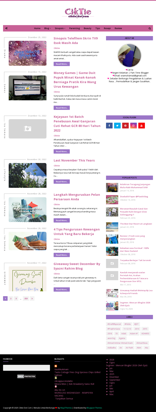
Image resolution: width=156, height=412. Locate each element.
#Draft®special (114, 324)
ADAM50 (145, 333)
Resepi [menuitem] (107, 28)
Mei (111, 388)
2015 (145, 329)
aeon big (111, 338)
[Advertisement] (129, 152)
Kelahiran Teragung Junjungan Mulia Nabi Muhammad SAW (135, 186)
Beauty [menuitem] (87, 28)
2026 (112, 359)
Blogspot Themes (94, 408)
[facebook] (109, 125)
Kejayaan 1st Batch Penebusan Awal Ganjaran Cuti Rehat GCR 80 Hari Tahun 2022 (77, 123)
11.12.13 (127, 329)
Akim (139, 347)
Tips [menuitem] (97, 28)
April (111, 391)
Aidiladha (112, 347)
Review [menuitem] (118, 28)
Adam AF (134, 333)
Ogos (112, 362)
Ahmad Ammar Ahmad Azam (120, 343)
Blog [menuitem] (46, 28)
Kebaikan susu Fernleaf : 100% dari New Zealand (134, 249)
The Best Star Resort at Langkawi (136, 223)
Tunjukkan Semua (64, 398)
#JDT (136, 324)
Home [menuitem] (37, 28)
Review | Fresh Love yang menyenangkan (132, 237)
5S (117, 333)
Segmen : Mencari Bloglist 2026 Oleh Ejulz (135, 304)
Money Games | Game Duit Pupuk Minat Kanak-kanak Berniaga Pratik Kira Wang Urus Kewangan (75, 80)
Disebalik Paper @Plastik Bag (134, 196)
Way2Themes (66, 408)
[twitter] (117, 125)
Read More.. (61, 64)
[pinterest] (125, 125)
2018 (110, 333)
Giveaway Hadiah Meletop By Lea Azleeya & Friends (136, 292)
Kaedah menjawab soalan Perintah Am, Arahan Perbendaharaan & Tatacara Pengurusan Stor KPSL (134, 277)
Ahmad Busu (141, 343)
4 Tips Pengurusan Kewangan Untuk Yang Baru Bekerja (77, 231)
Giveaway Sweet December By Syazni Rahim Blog (77, 266)
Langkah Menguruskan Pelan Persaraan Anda (77, 197)
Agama (122, 338)
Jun (111, 368)
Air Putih (129, 347)
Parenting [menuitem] (74, 28)
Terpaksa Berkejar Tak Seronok (135, 260)
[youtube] (141, 125)
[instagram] (133, 125)
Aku (146, 347)
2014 (137, 329)
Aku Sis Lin (60, 389)
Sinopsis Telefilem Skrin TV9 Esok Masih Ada (76, 40)
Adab (123, 333)
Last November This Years (74, 160)
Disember (114, 376)
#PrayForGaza (114, 329)
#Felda (128, 324)
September (115, 379)
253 (26, 298)
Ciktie (57, 48)
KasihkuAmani (61, 369)
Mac (111, 371)
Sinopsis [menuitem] (59, 28)
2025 (112, 374)
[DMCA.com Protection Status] (26, 377)
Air (121, 347)
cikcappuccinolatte (64, 381)
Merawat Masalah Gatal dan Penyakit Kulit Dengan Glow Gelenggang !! (134, 211)
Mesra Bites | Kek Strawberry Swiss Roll (74, 383)
